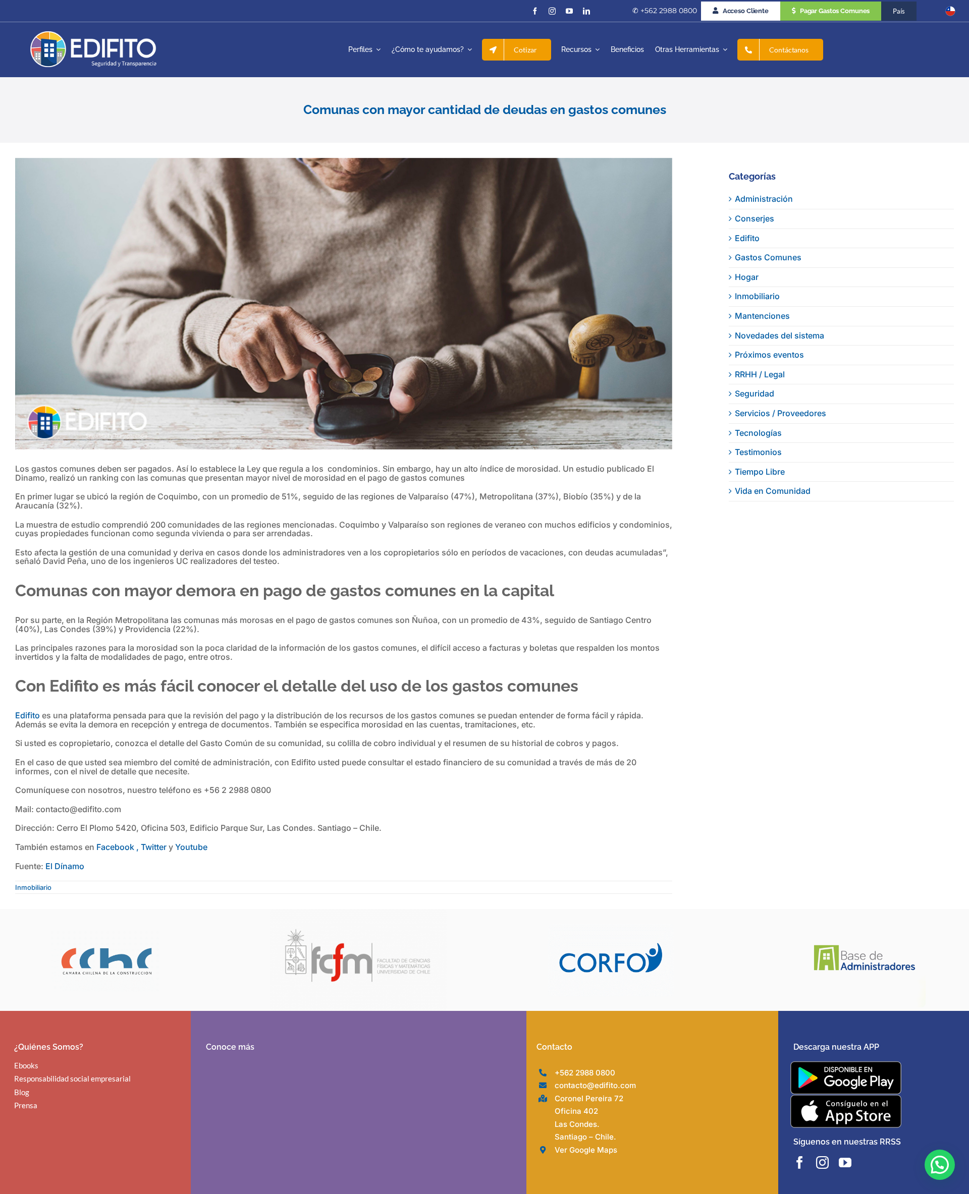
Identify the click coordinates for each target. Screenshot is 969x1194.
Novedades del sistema (779, 335)
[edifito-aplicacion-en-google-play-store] (845, 1065)
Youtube (191, 847)
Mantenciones (762, 316)
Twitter (155, 847)
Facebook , (117, 847)
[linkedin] (586, 11)
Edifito (27, 715)
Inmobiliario (33, 887)
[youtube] (569, 11)
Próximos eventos (769, 355)
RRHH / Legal (760, 374)
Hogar (747, 277)
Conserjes (754, 218)
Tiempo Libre (760, 472)
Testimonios (758, 452)
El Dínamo (64, 866)
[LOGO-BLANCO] (93, 35)
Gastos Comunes (768, 257)
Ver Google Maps (586, 1150)
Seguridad (754, 393)
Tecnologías (758, 433)
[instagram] (552, 11)
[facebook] (535, 11)
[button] (940, 1165)
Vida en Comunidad (773, 491)
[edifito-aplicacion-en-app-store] (845, 1099)
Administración (764, 199)
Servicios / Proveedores (780, 413)
